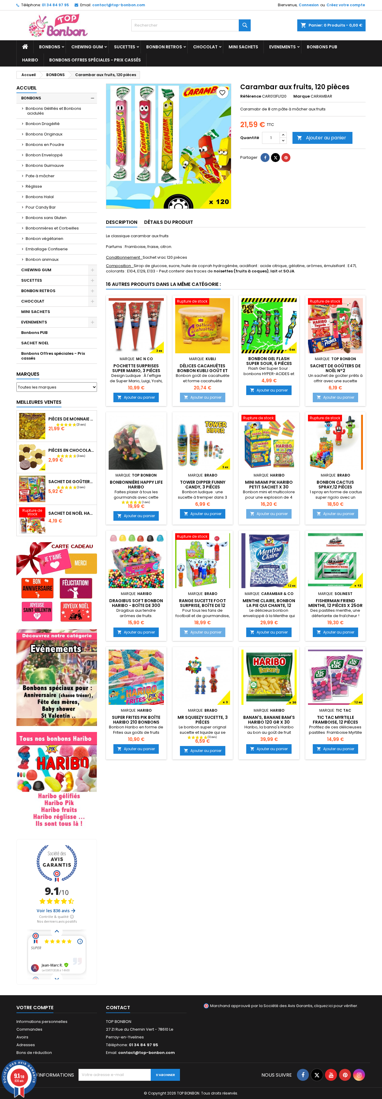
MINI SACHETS (243, 47)
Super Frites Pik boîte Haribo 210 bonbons (136, 719)
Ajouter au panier (321, 137)
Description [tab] (121, 222)
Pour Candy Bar (41, 207)
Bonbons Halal (40, 197)
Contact (118, 1007)
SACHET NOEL (35, 343)
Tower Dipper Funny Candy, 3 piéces (202, 484)
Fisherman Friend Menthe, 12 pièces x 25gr (335, 603)
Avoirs (22, 1037)
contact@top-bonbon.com (118, 4)
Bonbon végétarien (44, 238)
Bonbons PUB (322, 47)
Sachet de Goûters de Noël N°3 (71, 481)
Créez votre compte (345, 4)
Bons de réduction (34, 1052)
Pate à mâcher (40, 176)
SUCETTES (124, 47)
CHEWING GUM (87, 47)
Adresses (25, 1045)
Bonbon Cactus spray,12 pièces (335, 484)
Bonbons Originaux (44, 134)
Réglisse (34, 186)
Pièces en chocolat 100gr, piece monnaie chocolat (71, 450)
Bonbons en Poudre (45, 144)
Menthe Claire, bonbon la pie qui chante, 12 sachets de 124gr (269, 605)
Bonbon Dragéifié (43, 124)
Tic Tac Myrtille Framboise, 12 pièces (335, 719)
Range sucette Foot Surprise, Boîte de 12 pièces (202, 605)
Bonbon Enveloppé (44, 155)
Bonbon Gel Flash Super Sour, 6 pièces (269, 361)
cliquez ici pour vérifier (335, 1005)
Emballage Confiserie (47, 249)
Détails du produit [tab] (168, 222)
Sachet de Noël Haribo (71, 513)
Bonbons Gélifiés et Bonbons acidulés (53, 111)
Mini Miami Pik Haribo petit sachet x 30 (269, 484)
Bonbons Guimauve (45, 165)
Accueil (26, 87)
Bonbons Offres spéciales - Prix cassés (95, 60)
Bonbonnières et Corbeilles (52, 228)
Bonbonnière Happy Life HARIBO (136, 484)
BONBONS (49, 47)
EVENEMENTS (282, 47)
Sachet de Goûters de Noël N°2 (335, 368)
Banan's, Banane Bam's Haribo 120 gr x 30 (269, 719)
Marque (301, 96)
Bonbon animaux (42, 259)
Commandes (29, 1029)
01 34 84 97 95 (55, 4)
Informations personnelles (41, 1021)
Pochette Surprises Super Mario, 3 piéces (136, 368)
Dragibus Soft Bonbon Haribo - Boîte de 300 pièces (136, 605)
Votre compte (34, 1007)
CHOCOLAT (205, 47)
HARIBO (30, 60)
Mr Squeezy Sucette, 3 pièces (203, 719)
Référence (250, 96)
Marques (27, 374)
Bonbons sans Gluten (46, 218)
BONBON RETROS (164, 47)
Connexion (309, 4)
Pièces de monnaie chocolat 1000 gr (71, 419)
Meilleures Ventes (38, 402)
